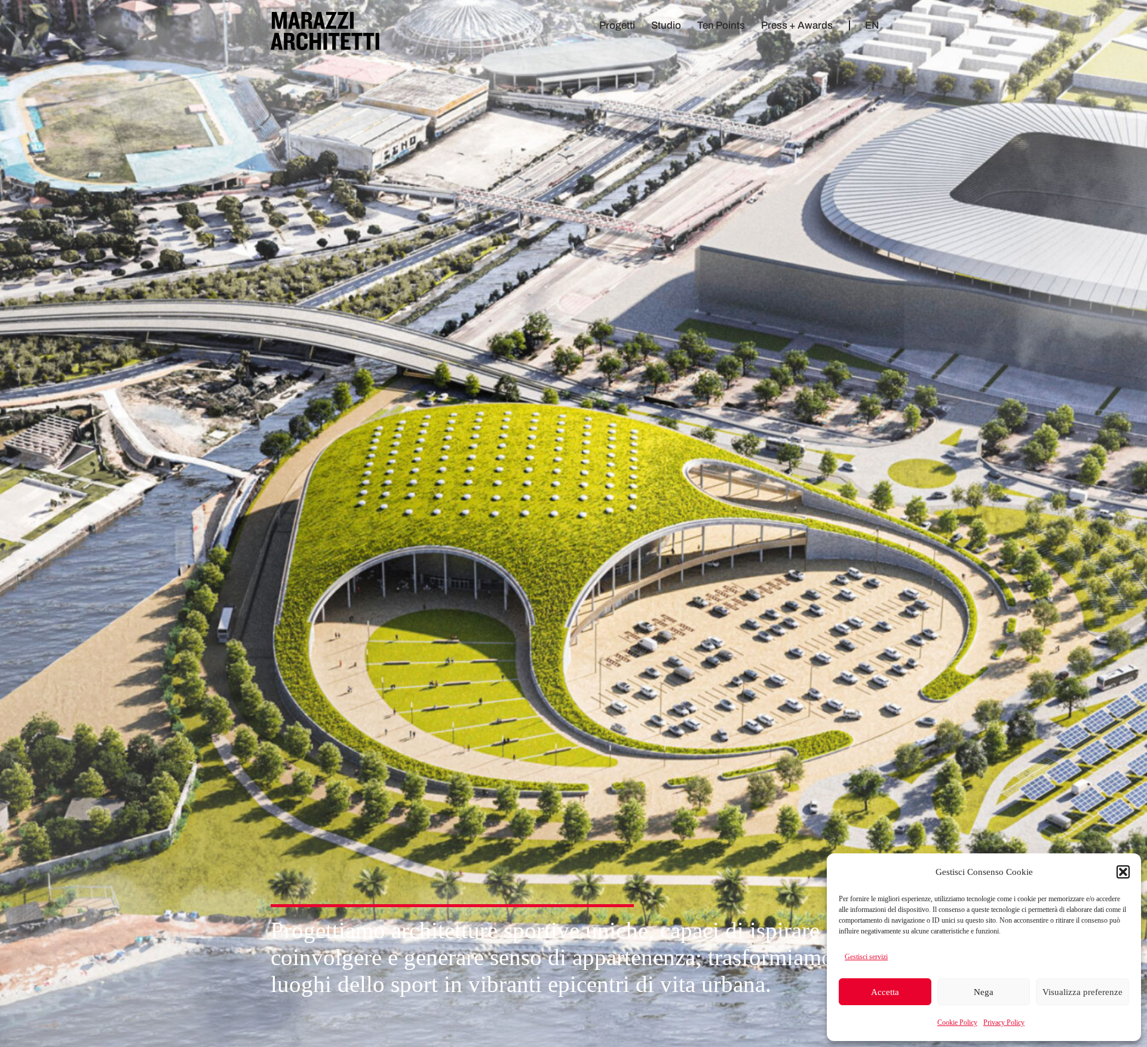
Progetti (617, 25)
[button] (1123, 872)
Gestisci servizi (866, 957)
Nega (983, 992)
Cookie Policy (957, 1022)
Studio (666, 25)
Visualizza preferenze (1082, 992)
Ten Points (721, 25)
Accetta (885, 992)
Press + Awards (797, 25)
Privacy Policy (1004, 1022)
